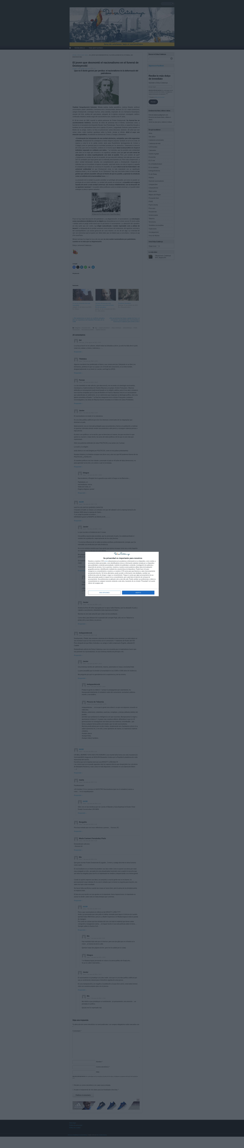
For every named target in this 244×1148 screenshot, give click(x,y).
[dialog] (122, 574)
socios (106, 561)
